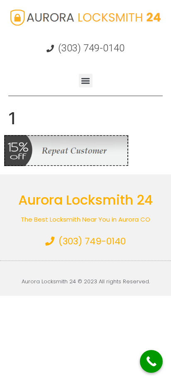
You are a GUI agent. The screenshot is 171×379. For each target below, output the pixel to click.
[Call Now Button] (151, 361)
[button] (86, 80)
